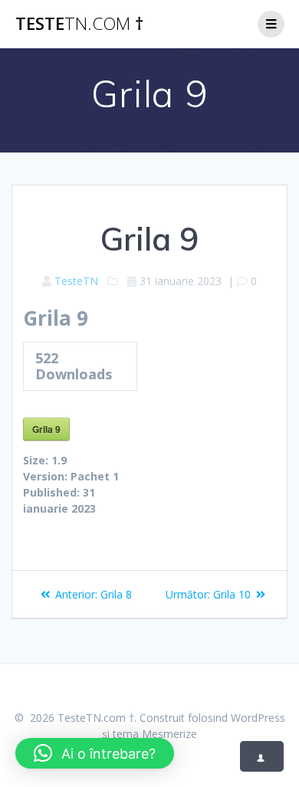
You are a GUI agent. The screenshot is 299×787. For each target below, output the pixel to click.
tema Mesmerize (155, 733)
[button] (94, 753)
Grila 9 (46, 429)
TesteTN (76, 281)
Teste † (79, 23)
